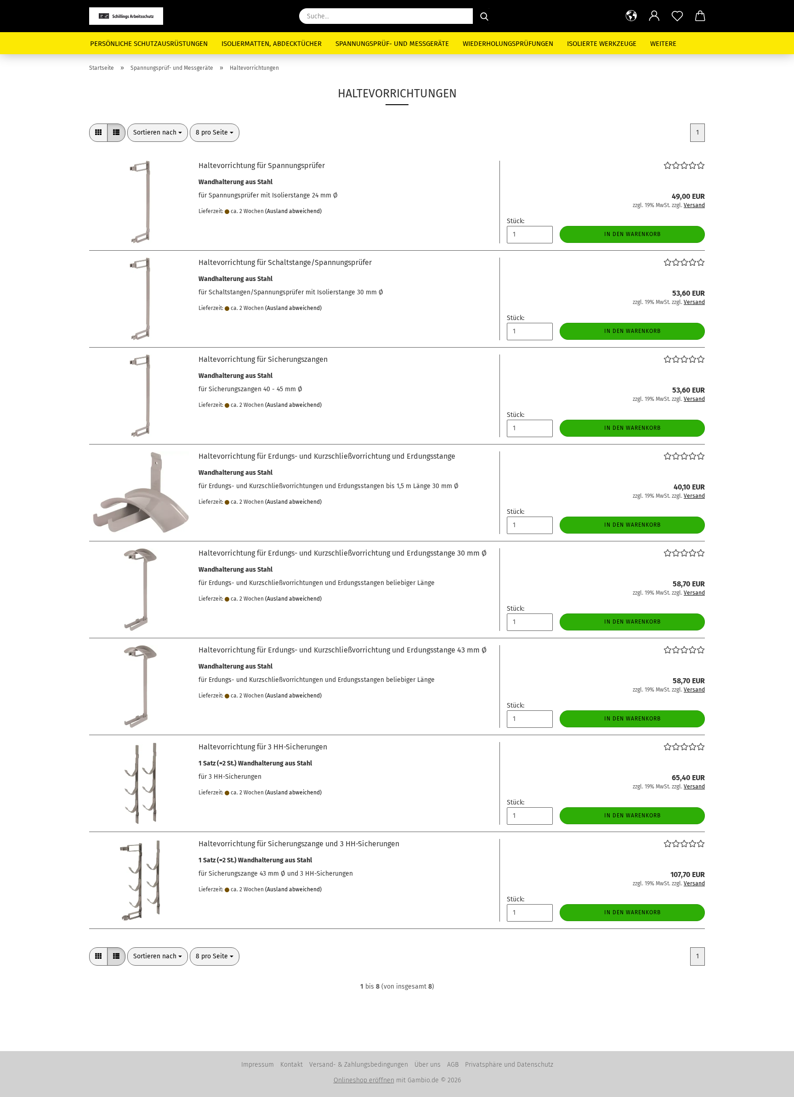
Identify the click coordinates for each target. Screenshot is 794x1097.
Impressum (257, 1065)
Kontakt (291, 1065)
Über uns (427, 1065)
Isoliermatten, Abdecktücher (271, 43)
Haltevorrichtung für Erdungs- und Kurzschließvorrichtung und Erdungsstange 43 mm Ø (342, 650)
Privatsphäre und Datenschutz (509, 1065)
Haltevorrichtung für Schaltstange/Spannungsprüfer (285, 262)
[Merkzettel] (677, 16)
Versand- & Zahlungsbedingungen (358, 1065)
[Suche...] (484, 16)
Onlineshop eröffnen (364, 1080)
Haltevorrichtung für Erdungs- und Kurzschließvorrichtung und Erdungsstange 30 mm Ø (342, 553)
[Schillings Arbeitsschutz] (129, 16)
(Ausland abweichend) (293, 211)
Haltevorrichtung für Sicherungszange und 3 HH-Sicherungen (298, 843)
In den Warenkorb (632, 234)
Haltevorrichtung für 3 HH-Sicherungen (262, 747)
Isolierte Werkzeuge (601, 43)
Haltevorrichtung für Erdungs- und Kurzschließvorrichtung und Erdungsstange (326, 456)
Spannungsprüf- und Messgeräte (392, 43)
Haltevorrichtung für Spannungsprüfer (261, 165)
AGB (453, 1065)
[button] (631, 16)
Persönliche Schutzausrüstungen (149, 43)
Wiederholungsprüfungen (508, 43)
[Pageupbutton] (769, 1083)
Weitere (663, 43)
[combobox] (157, 133)
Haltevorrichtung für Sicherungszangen (263, 359)
